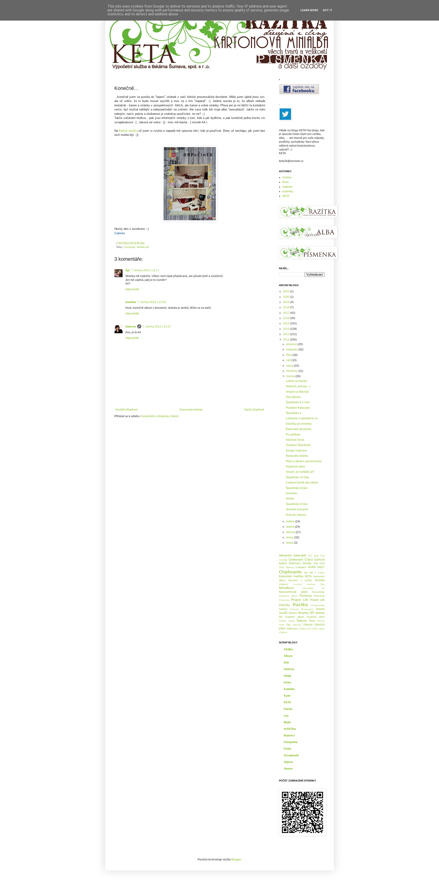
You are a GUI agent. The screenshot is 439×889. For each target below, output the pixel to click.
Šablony (302, 620)
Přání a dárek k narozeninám (304, 461)
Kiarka (288, 709)
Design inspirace (296, 450)
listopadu (292, 349)
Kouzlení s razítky (300, 580)
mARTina (290, 729)
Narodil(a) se (314, 588)
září (289, 360)
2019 (286, 302)
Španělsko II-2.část (297, 402)
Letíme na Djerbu (296, 381)
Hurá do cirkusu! (296, 514)
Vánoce (308, 624)
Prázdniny (284, 600)
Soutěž (283, 613)
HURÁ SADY (316, 567)
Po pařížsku (293, 434)
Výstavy (283, 632)
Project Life (299, 600)
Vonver (288, 768)
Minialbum (286, 588)
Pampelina (290, 742)
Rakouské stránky (297, 455)
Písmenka (306, 595)
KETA (285, 196)
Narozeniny (318, 592)
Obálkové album (288, 596)
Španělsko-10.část (297, 477)
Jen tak (308, 572)
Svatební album (294, 616)
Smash (320, 609)
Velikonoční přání (308, 628)
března (291, 532)
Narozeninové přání (293, 592)
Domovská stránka (191, 409)
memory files (316, 584)
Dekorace (295, 563)
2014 (286, 328)
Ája (127, 270)
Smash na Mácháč (297, 391)
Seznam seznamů (297, 509)
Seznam (294, 609)
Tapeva (288, 762)
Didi (286, 662)
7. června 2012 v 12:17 (157, 326)
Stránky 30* (306, 613)
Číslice (309, 559)
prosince (292, 344)
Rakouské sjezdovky (298, 429)
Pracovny (319, 595)
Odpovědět (132, 289)
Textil (281, 624)
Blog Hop (319, 555)
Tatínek (321, 621)
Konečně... (292, 493)
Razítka (300, 604)
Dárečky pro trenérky (299, 423)
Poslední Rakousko (298, 407)
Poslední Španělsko (298, 445)
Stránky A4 (143, 247)
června (290, 376)
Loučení (297, 584)
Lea (286, 715)
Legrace (283, 584)
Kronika (320, 580)
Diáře (281, 567)
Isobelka (287, 191)
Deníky (307, 563)
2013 (286, 334)
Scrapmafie (291, 755)
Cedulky (283, 560)
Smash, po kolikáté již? (300, 471)
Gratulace (300, 567)
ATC (310, 555)
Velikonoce (292, 628)
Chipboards (290, 571)
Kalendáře (285, 576)
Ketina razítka (128, 130)
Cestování (129, 247)
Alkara (288, 656)
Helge (287, 675)
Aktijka (288, 649)
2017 (286, 312)
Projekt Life (317, 600)
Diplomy (290, 567)
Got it (327, 10)
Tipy (288, 624)
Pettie (287, 748)
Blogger (236, 859)
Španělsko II (293, 413)
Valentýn (297, 624)
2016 (286, 318)
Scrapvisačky (318, 605)
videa (322, 628)
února (290, 537)
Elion (285, 182)
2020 (286, 296)
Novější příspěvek (126, 409)
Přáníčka (284, 605)
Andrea (287, 177)
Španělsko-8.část (296, 504)
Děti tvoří (319, 563)
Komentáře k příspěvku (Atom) (160, 416)
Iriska (287, 682)
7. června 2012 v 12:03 (152, 302)
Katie (287, 695)
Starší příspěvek (254, 409)
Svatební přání (316, 616)
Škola (312, 620)
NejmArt (289, 735)
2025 (286, 291)
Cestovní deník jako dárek (302, 482)
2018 (286, 307)
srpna (290, 365)
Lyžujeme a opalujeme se (302, 418)
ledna (290, 542)
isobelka (130, 302)
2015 (286, 323)
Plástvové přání (295, 466)
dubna (290, 526)
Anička (290, 498)
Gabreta (130, 326)
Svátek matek (287, 621)
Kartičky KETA (303, 576)
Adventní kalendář (292, 555)
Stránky (292, 613)
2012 (286, 339)
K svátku (320, 572)
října (289, 355)
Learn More (309, 10)
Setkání (283, 609)
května (290, 521)
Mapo (287, 722)
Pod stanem (293, 397)
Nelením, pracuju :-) (298, 386)
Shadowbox (307, 609)
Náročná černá (295, 439)
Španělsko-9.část (296, 488)
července (292, 371)
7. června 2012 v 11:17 (145, 270)
